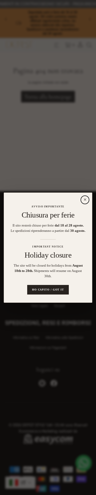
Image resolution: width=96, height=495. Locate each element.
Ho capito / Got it (48, 289)
